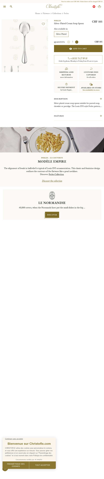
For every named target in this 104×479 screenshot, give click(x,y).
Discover (52, 215)
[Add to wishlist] (43, 23)
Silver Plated (61, 34)
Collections (56, 13)
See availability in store (91, 90)
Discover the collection (52, 181)
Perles (66, 13)
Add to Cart (80, 48)
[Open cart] (99, 6)
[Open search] (11, 6)
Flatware (46, 13)
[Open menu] (4, 6)
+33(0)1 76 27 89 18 (79, 58)
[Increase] (76, 42)
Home (37, 13)
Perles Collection (56, 174)
